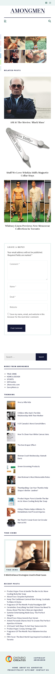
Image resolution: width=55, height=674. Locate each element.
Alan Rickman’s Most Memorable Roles (34, 477)
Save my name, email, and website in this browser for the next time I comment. (26, 315)
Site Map (30, 670)
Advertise (37, 668)
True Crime (12, 570)
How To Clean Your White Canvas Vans (33, 434)
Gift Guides (11, 382)
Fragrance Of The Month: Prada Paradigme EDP (26, 604)
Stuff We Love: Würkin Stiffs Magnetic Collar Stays (27, 174)
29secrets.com (13, 384)
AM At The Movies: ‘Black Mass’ (27, 122)
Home (15, 668)
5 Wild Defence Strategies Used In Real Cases (25, 575)
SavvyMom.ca (12, 387)
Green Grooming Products (29, 466)
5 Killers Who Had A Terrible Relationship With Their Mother (30, 414)
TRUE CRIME (12, 374)
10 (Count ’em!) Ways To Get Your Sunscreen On (27, 626)
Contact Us (42, 670)
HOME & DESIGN (13, 376)
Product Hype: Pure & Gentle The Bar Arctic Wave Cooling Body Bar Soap (33, 499)
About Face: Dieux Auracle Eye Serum (22, 618)
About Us (25, 668)
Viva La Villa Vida (24, 402)
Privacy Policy (16, 670)
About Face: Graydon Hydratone (20, 596)
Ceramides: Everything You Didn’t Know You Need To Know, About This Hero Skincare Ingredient (28, 608)
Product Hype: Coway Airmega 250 (21, 628)
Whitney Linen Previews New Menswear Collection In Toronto (27, 227)
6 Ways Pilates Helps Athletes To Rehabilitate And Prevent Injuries (31, 510)
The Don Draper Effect (27, 445)
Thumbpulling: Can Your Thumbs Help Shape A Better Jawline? (33, 489)
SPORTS (10, 379)
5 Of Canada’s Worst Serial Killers (32, 423)
